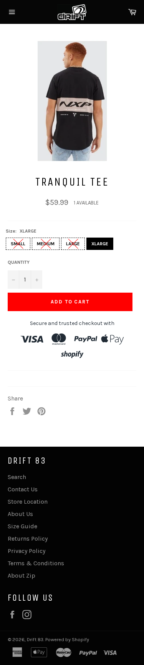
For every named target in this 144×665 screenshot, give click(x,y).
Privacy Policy (26, 550)
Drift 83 (35, 639)
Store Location (28, 501)
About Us (20, 514)
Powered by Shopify (67, 639)
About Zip (21, 575)
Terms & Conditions (36, 563)
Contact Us (23, 489)
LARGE (73, 243)
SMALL (18, 243)
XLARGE (99, 243)
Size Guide (22, 526)
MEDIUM (46, 243)
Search (17, 477)
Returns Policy (28, 538)
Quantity (19, 262)
